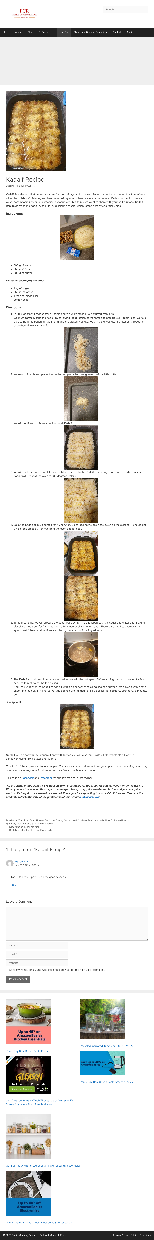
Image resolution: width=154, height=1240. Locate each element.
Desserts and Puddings (75, 820)
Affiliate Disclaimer (141, 1235)
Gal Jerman (22, 861)
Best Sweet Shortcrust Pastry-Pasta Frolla (30, 830)
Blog (30, 32)
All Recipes (44, 32)
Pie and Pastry (121, 820)
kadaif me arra (24, 823)
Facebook (28, 777)
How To (64, 32)
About (18, 32)
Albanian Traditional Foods (49, 820)
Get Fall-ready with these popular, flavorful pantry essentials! (43, 1165)
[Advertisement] (77, 59)
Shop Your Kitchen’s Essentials (90, 32)
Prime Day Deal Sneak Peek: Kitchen (28, 1051)
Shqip (130, 32)
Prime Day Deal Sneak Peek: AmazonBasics (106, 1081)
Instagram (46, 777)
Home (6, 32)
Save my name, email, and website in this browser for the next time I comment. (57, 969)
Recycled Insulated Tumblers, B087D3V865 (106, 1046)
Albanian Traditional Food (22, 820)
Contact (117, 32)
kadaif (12, 823)
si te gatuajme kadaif (42, 823)
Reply (13, 885)
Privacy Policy (120, 1235)
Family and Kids (96, 820)
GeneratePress (58, 1235)
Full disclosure (89, 797)
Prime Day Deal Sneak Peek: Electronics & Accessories (39, 1222)
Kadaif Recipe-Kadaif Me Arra (24, 827)
